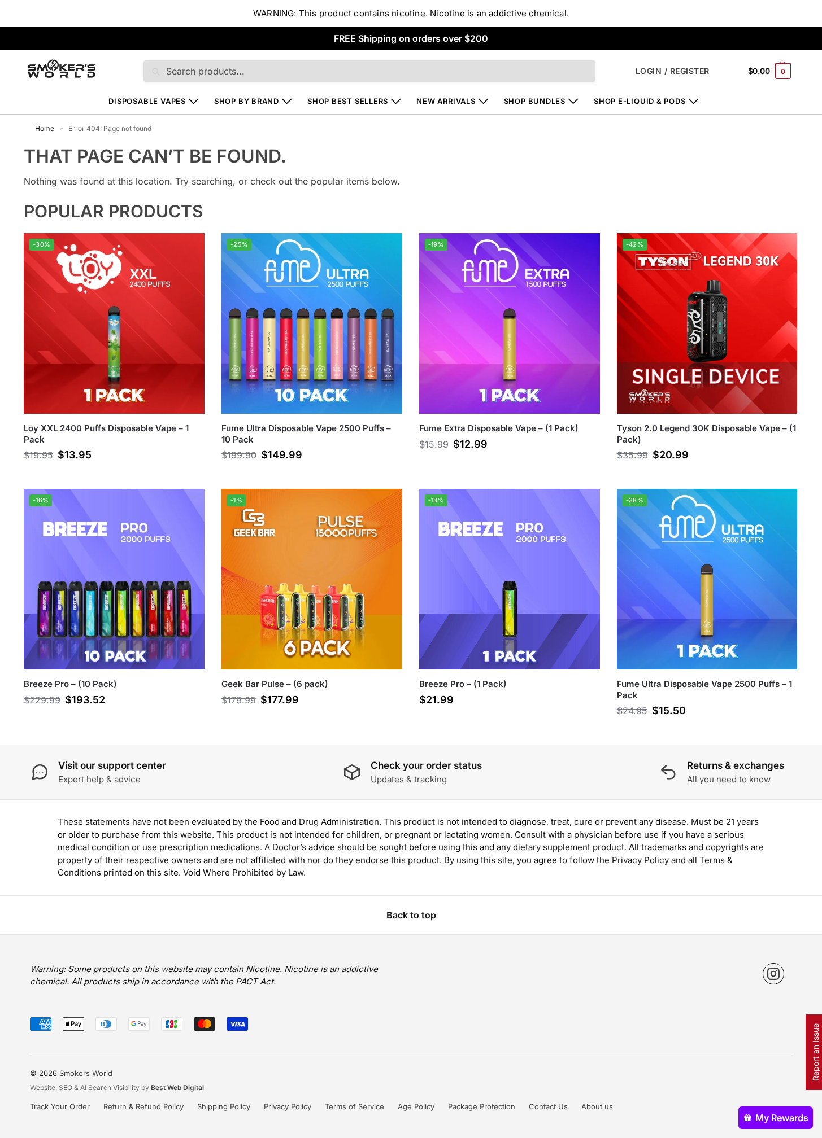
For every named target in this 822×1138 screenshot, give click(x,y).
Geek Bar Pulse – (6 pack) (274, 684)
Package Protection (481, 1106)
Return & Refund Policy (143, 1106)
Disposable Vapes (146, 101)
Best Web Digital (177, 1087)
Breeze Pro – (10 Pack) (70, 684)
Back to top (411, 915)
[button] (769, 70)
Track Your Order (60, 1106)
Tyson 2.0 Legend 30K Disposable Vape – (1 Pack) (706, 434)
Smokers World (85, 1073)
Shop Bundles (535, 101)
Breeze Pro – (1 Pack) (463, 684)
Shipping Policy (223, 1106)
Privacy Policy (287, 1106)
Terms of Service (354, 1106)
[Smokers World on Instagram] (773, 973)
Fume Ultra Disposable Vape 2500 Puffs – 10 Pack (306, 434)
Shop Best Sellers (347, 101)
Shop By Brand (246, 101)
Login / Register (673, 71)
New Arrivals (445, 101)
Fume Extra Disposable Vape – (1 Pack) (499, 428)
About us (597, 1106)
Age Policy (416, 1106)
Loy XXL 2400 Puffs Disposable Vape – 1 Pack (106, 434)
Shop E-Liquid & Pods (640, 101)
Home (44, 128)
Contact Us (548, 1106)
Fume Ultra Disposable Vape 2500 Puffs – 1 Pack (704, 690)
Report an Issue (815, 1052)
